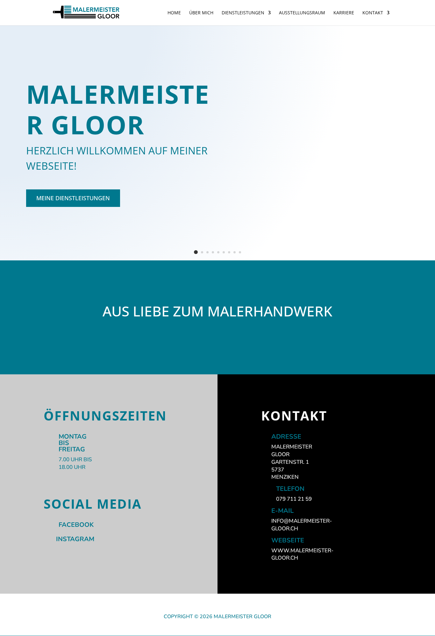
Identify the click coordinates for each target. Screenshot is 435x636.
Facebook (76, 524)
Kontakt (372, 13)
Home (174, 13)
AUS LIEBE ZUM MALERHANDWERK (217, 312)
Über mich (201, 13)
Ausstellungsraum (302, 13)
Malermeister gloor (118, 109)
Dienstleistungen (243, 13)
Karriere (343, 13)
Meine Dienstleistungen (73, 198)
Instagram (75, 539)
